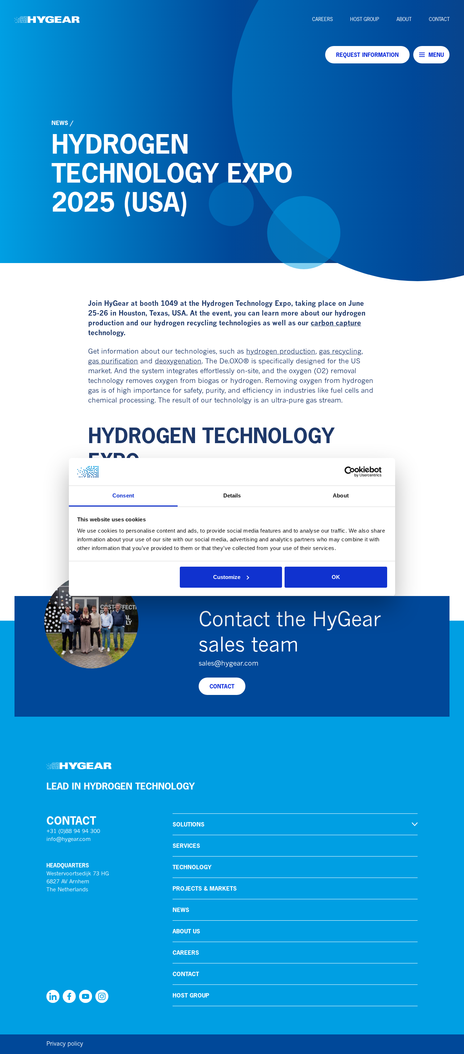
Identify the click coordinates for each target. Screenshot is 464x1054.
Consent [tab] (123, 495)
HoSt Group (364, 19)
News (59, 123)
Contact (439, 19)
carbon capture (336, 323)
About (404, 19)
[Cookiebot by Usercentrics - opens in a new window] (355, 471)
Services (186, 846)
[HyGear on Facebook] (69, 996)
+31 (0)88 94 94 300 (73, 831)
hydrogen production (280, 352)
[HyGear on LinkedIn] (52, 996)
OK (336, 577)
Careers (322, 19)
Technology (192, 867)
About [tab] (341, 495)
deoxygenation (178, 361)
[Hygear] (47, 19)
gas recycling (340, 352)
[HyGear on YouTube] (85, 996)
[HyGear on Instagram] (101, 996)
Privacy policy (64, 1044)
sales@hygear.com (228, 664)
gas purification (113, 361)
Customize (226, 577)
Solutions (188, 824)
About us (186, 931)
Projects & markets (205, 888)
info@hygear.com (68, 839)
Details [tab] (232, 495)
